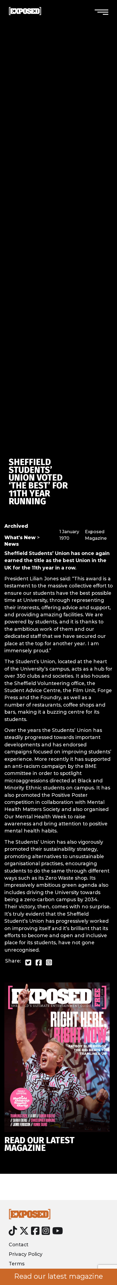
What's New (20, 537)
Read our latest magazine (58, 1276)
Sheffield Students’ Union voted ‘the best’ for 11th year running (38, 481)
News (11, 544)
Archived (16, 526)
